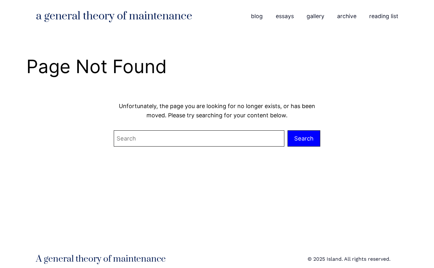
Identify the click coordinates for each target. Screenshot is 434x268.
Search (304, 138)
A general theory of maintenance (114, 16)
